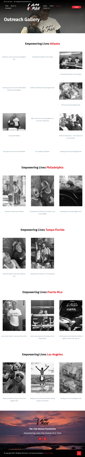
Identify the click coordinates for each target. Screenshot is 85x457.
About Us (13, 6)
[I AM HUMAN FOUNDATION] (33, 7)
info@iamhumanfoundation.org (23, 1)
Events (52, 6)
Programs (8, 8)
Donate (76, 7)
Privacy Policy (49, 453)
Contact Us (46, 8)
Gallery (58, 6)
